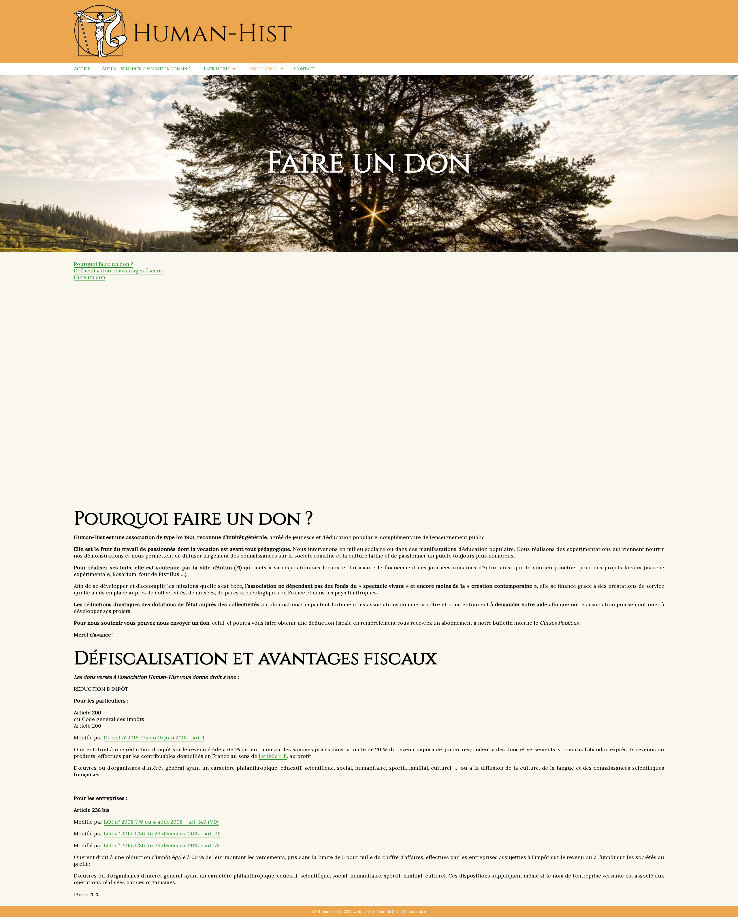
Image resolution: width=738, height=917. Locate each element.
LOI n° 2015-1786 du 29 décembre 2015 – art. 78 (162, 845)
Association (264, 68)
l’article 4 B (273, 756)
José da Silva (389, 911)
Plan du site (415, 911)
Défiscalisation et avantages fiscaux (118, 270)
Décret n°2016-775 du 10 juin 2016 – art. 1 (154, 737)
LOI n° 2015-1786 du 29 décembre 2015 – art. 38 (162, 833)
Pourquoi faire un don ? (103, 264)
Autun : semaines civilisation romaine (146, 68)
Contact (304, 68)
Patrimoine (217, 68)
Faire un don (89, 277)
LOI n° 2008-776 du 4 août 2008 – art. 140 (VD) (161, 821)
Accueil (83, 68)
